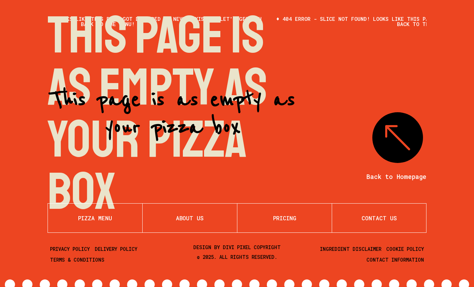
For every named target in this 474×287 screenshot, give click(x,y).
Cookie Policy (405, 249)
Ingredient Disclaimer (350, 249)
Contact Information (395, 259)
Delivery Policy (116, 249)
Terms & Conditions (77, 259)
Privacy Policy (70, 249)
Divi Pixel (237, 247)
